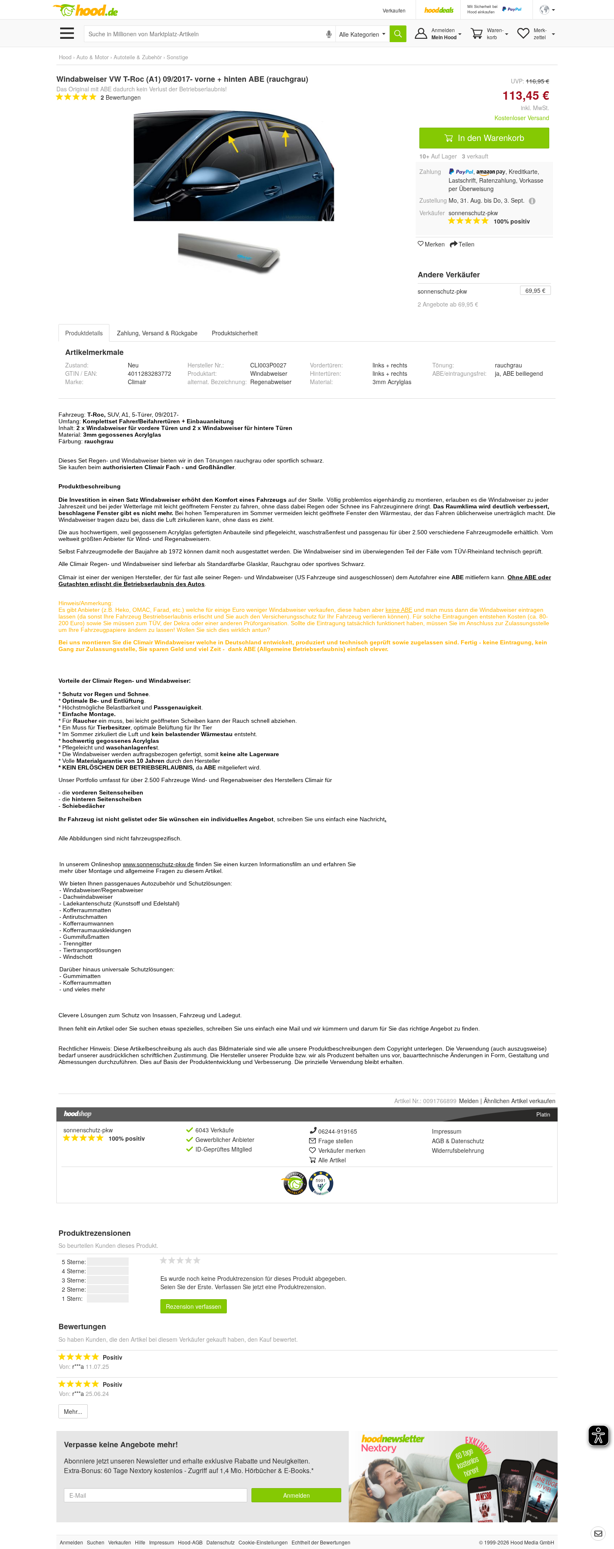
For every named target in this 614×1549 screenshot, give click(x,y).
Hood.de (85, 10)
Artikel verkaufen (520, 1100)
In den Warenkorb (489, 137)
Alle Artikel (332, 1160)
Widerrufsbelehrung (458, 1150)
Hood (65, 57)
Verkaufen (394, 10)
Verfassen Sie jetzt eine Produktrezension (270, 1286)
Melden (469, 1100)
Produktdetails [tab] (84, 333)
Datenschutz (467, 1141)
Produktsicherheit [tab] (235, 333)
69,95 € (535, 290)
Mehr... (73, 1411)
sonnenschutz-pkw (442, 291)
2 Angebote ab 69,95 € (448, 304)
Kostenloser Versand (522, 117)
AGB (438, 1141)
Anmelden (296, 1495)
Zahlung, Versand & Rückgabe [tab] (157, 333)
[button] (547, 9)
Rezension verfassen (193, 1306)
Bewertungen (121, 97)
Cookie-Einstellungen (263, 1542)
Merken (435, 243)
